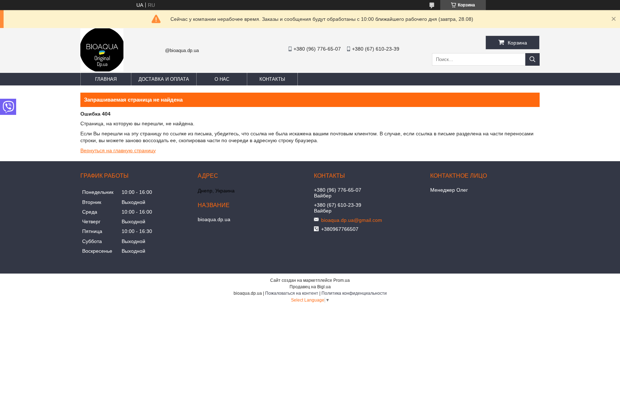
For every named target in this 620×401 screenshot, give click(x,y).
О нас (222, 79)
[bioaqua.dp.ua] (101, 70)
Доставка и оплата (163, 79)
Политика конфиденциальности (354, 293)
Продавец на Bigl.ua (310, 286)
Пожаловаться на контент (291, 293)
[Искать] (532, 59)
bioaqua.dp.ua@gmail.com (351, 220)
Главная (106, 79)
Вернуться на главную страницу (118, 150)
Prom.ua (341, 280)
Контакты (272, 79)
